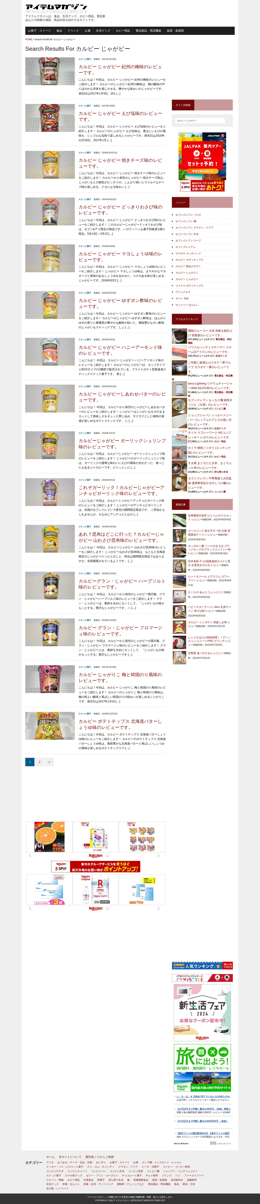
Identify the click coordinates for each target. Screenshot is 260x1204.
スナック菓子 (85, 59)
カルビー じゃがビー (187, 279)
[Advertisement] (190, 13)
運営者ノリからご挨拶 (99, 1156)
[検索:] (200, 120)
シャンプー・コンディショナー (180, 1171)
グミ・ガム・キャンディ (100, 1166)
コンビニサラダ (55, 1171)
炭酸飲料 (192, 1179)
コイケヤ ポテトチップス (189, 285)
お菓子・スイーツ (39, 30)
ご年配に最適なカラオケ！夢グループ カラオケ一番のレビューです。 (209, 367)
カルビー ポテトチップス (189, 259)
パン (177, 1175)
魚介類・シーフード (57, 1188)
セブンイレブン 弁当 (187, 234)
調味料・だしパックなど (130, 1184)
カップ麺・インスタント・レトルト (162, 1162)
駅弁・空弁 (189, 1184)
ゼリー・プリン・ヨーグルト (102, 1175)
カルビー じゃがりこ (187, 272)
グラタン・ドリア (128, 1166)
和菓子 (101, 1179)
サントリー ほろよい (187, 304)
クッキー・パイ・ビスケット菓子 (64, 1166)
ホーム (50, 1156)
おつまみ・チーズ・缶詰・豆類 (74, 1162)
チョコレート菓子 (132, 1175)
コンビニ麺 (220, 408)
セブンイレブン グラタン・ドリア (194, 227)
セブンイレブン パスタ (188, 214)
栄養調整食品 (140, 1179)
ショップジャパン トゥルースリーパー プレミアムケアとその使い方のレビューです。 (210, 420)
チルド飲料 (152, 1175)
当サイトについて (70, 1156)
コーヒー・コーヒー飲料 (176, 1166)
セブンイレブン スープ (188, 240)
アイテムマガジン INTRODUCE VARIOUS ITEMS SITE (139, 1200)
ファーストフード (194, 1175)
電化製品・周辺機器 (148, 30)
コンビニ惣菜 (135, 1171)
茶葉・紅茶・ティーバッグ (98, 1184)
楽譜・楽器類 (175, 30)
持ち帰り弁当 (221, 472)
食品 (59, 30)
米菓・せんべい (71, 1184)
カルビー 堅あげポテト (188, 266)
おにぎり (101, 1162)
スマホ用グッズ (73, 1175)
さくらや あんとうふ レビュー (206, 592)
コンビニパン (98, 1171)
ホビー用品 (123, 30)
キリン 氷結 (182, 298)
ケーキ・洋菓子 (150, 1166)
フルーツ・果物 (55, 1179)
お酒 (87, 30)
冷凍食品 (88, 1179)
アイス (50, 1162)
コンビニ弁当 (117, 1171)
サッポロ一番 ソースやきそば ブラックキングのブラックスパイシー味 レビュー (209, 549)
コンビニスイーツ (77, 1171)
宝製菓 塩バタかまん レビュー (206, 653)
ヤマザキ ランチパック (188, 253)
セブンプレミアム (185, 247)
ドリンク (73, 30)
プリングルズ (182, 292)
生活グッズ (103, 30)
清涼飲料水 (177, 1179)
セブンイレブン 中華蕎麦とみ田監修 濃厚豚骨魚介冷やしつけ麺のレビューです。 (210, 483)
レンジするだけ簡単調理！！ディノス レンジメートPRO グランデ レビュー (209, 641)
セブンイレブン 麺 (185, 221)
